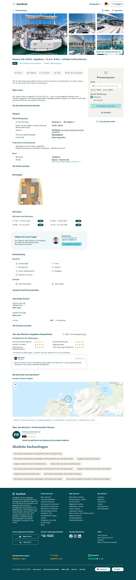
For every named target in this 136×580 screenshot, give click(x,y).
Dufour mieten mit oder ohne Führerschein (65, 464)
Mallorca (101, 499)
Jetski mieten (74, 509)
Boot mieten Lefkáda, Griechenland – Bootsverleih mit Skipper (88, 479)
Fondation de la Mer (48, 520)
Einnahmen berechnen (49, 506)
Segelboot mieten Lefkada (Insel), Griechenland (93, 469)
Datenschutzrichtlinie (51, 569)
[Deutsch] (106, 4)
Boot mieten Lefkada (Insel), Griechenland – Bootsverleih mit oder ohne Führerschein (43, 459)
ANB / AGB (65, 569)
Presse (43, 518)
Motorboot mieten (76, 497)
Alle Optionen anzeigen (22, 325)
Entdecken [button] (94, 4)
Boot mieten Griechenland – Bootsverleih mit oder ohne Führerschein (38, 454)
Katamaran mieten (76, 506)
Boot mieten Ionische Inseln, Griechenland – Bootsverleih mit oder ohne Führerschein (43, 469)
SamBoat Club (46, 513)
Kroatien (101, 497)
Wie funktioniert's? (105, 538)
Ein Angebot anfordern (71, 244)
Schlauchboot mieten (77, 499)
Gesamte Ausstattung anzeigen (26, 290)
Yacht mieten (74, 502)
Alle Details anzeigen (21, 166)
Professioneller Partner (31, 432)
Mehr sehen (17, 308)
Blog (42, 525)
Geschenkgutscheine (49, 511)
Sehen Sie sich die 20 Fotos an (108, 52)
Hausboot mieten (76, 511)
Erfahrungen (46, 522)
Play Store (27, 542)
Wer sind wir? (46, 497)
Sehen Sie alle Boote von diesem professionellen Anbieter (45, 440)
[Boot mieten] (19, 4)
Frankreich (102, 502)
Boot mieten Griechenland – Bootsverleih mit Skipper (63, 474)
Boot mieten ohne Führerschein (81, 513)
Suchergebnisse (21, 10)
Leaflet (121, 416)
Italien (100, 504)
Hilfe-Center (103, 535)
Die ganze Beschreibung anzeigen (26, 105)
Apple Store (27, 536)
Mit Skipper (98, 100)
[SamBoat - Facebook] (71, 536)
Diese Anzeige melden (107, 121)
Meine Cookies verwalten (107, 542)
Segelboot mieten (76, 504)
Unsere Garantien (48, 502)
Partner (74, 569)
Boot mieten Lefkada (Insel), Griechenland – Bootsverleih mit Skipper (38, 479)
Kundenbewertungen (49, 516)
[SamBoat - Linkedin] (79, 536)
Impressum (37, 569)
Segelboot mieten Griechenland (88, 459)
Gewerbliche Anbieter (49, 509)
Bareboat (97, 97)
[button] (15, 384)
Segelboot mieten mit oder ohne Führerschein (30, 464)
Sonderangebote (75, 518)
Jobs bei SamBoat (48, 499)
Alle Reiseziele (103, 509)
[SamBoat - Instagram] (75, 536)
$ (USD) (117, 569)
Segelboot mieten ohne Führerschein (27, 474)
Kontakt (101, 540)
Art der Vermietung (98, 94)
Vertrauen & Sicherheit (50, 504)
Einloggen (118, 4)
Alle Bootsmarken (76, 520)
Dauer (93, 82)
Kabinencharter (75, 516)
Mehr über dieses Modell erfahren (65, 162)
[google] (54, 555)
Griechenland (103, 506)
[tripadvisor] (94, 555)
